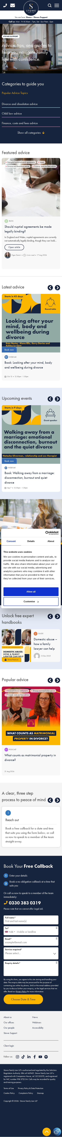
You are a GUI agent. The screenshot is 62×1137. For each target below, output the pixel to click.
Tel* (30, 928)
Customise (29, 601)
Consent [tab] (11, 541)
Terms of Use (9, 1088)
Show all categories (29, 133)
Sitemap (40, 1093)
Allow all (31, 591)
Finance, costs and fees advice (20, 123)
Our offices (9, 1022)
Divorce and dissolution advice (20, 104)
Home (29, 17)
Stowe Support (10, 1033)
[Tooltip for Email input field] (57, 938)
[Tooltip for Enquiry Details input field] (57, 962)
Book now (9, 349)
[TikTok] (23, 1057)
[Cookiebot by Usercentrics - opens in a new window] (45, 533)
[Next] (57, 287)
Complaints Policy (26, 1093)
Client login (9, 1045)
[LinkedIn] (29, 1057)
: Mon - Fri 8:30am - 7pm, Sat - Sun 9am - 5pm (31, 21)
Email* (30, 938)
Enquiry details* (30, 962)
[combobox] (10, 930)
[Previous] (50, 287)
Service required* (13, 949)
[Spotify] (46, 1057)
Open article (14, 247)
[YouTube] (41, 1057)
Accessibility (37, 1027)
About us (8, 1017)
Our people (9, 1027)
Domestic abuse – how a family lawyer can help (45, 644)
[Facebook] (35, 1057)
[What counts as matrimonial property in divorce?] (31, 716)
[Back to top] (46, 1132)
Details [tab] (31, 541)
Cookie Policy (9, 1093)
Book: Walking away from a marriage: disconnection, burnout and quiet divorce (29, 478)
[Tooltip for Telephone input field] (57, 928)
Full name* (10, 917)
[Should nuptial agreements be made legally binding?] (31, 187)
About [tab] (51, 541)
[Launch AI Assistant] (57, 1132)
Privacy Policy (21, 991)
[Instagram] (18, 1057)
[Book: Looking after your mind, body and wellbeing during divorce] (31, 323)
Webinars (36, 1022)
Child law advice (12, 113)
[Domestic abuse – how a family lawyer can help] (16, 645)
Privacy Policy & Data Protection (30, 1088)
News (35, 1017)
